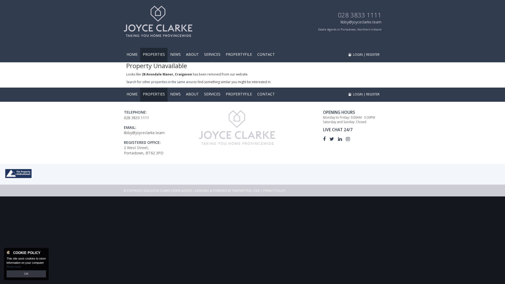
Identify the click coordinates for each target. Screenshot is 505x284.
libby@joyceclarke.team (361, 21)
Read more (14, 266)
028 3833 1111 (359, 15)
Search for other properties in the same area (159, 82)
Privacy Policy (274, 190)
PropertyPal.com (246, 190)
